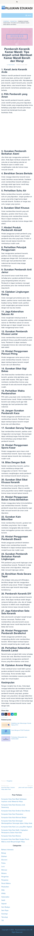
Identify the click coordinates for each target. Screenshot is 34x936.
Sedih (3, 900)
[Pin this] (9, 714)
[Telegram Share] (12, 714)
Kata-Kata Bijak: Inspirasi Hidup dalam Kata (8, 787)
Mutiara (3, 873)
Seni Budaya (5, 907)
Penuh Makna (6, 883)
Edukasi (4, 856)
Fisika (3, 863)
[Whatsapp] (15, 714)
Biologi (3, 853)
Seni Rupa (4, 910)
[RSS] (17, 2)
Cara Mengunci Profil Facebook (20, 730)
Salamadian (5, 897)
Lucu (3, 866)
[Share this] (2, 714)
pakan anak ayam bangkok (25, 786)
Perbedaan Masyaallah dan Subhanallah (19, 738)
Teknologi (4, 917)
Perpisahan (5, 886)
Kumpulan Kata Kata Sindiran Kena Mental (15, 810)
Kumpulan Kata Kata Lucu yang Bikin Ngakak (16, 826)
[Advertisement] (17, 132)
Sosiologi (4, 913)
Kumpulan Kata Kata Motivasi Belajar (13, 817)
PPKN (3, 893)
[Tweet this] (6, 714)
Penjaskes (4, 880)
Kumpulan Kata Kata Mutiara (11, 836)
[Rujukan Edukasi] (17, 7)
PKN (2, 890)
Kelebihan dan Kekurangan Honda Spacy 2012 (21, 724)
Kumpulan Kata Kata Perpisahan (12, 814)
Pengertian (9, 781)
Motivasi (4, 870)
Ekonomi (4, 859)
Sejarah (4, 903)
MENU (29, 15)
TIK (2, 920)
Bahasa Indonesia (7, 849)
